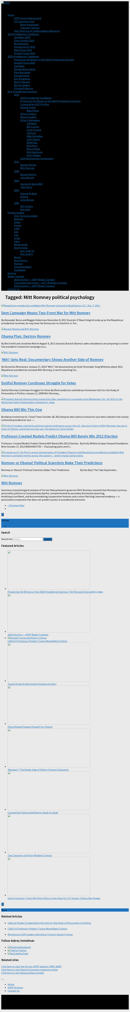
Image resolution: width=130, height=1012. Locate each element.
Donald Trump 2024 (24, 53)
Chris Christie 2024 (24, 40)
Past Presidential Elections (22, 91)
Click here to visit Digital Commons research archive (29, 969)
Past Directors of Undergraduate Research (37, 31)
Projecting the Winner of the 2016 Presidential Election (50, 101)
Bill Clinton (26, 206)
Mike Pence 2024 (23, 50)
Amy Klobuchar (22, 78)
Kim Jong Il (26, 254)
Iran (16, 231)
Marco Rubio (33, 148)
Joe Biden (19, 66)
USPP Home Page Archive (27, 18)
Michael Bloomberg (24, 69)
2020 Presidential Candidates (23, 56)
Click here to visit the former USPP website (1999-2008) (31, 966)
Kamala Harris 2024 (24, 46)
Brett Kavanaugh (29, 24)
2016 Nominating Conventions (36, 158)
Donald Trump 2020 (24, 62)
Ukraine (18, 263)
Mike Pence (33, 110)
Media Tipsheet (16, 276)
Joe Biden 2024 (22, 37)
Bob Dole (25, 209)
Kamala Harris (21, 75)
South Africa (20, 260)
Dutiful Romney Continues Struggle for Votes (38, 382)
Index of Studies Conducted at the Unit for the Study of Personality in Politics (49, 923)
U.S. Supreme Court (24, 21)
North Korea (21, 247)
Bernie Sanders (22, 85)
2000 (16, 190)
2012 (16, 161)
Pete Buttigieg (22, 72)
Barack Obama (28, 164)
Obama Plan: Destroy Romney (26, 336)
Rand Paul (32, 142)
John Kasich (33, 139)
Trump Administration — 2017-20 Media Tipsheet (40, 282)
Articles (12, 273)
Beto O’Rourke (22, 82)
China (17, 222)
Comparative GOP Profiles (34, 104)
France (17, 225)
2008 (16, 171)
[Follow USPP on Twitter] (9, 526)
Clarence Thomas (29, 27)
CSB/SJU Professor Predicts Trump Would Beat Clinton (37, 928)
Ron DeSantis (21, 43)
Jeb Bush (31, 123)
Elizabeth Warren (23, 88)
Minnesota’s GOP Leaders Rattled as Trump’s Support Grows (40, 934)
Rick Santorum (35, 152)
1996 (16, 203)
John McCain (27, 177)
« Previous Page (16, 505)
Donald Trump (28, 107)
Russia (17, 257)
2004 (16, 180)
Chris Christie (34, 129)
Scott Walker (34, 155)
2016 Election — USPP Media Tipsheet (34, 286)
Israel (17, 238)
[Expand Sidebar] (2, 514)
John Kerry (26, 187)
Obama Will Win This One (21, 409)
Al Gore (24, 196)
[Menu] (2, 979)
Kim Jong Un (27, 250)
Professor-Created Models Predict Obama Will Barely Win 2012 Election (59, 436)
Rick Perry (32, 145)
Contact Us (14, 289)
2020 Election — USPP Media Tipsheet (34, 279)
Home (11, 15)
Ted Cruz (31, 133)
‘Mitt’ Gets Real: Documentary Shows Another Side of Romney (52, 359)
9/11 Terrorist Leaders (26, 215)
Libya (17, 241)
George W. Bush (28, 193)
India (16, 228)
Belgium (18, 219)
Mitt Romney (27, 168)
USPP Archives (15, 987)
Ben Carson (33, 126)
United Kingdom (23, 266)
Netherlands (21, 244)
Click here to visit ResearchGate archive (22, 972)
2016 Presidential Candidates (36, 97)
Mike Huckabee (35, 136)
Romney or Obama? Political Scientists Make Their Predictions (52, 462)
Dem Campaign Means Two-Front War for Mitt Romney (45, 312)
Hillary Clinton (28, 113)
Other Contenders (30, 120)
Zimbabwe (19, 270)
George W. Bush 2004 (31, 184)
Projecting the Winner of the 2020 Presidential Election (44, 59)
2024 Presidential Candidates (23, 34)
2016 (16, 94)
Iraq (16, 235)
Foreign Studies (16, 212)
